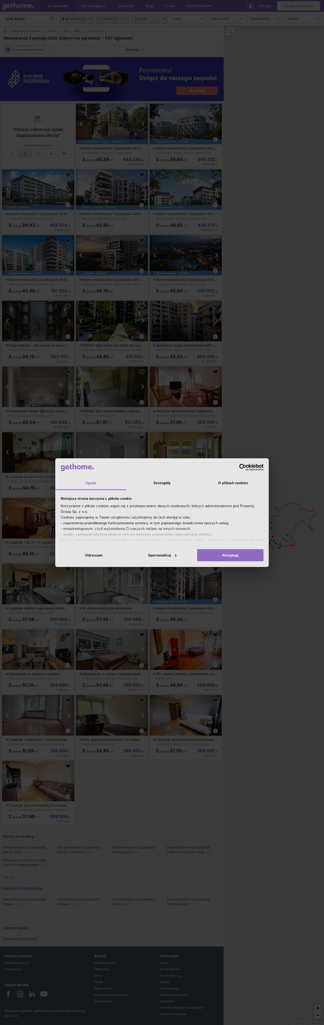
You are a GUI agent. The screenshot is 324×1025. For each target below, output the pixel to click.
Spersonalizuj (159, 555)
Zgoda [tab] (91, 483)
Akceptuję (230, 555)
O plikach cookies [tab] (233, 483)
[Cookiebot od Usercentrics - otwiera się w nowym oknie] (243, 467)
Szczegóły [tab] (162, 483)
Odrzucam (93, 555)
